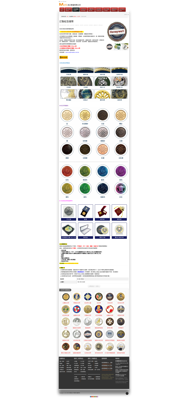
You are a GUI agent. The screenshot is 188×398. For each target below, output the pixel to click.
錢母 (65, 328)
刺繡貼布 (89, 376)
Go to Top (127, 393)
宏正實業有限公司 (118, 361)
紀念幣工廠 (88, 303)
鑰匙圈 (68, 363)
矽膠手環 (83, 376)
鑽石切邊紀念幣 (65, 353)
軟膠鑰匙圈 (76, 369)
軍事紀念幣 (77, 303)
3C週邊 (75, 361)
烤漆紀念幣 (121, 315)
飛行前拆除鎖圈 (91, 378)
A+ (125, 14)
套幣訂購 (110, 328)
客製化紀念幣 (99, 340)
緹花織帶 (96, 365)
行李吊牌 (82, 365)
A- (128, 14)
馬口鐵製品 (62, 367)
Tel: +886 (117, 363)
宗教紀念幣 (88, 315)
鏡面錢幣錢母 (99, 328)
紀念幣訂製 (77, 340)
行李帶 (96, 367)
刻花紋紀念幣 (99, 353)
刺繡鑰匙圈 (98, 376)
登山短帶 (89, 365)
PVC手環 (82, 361)
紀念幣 (78, 16)
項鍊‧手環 (69, 365)
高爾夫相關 (69, 367)
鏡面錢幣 (87, 328)
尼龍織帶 (96, 363)
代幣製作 (121, 328)
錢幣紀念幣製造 (109, 340)
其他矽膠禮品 (76, 381)
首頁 (67, 16)
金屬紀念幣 (110, 315)
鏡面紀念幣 (65, 340)
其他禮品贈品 (69, 371)
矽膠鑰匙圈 (83, 378)
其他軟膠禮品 (83, 371)
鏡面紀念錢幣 (77, 328)
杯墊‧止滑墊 (83, 367)
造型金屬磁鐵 (69, 369)
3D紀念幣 (110, 303)
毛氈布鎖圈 (98, 378)
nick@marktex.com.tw (107, 367)
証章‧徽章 (62, 365)
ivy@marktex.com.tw (107, 364)
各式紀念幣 (121, 303)
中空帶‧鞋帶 (90, 361)
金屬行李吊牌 (62, 371)
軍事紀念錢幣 (121, 340)
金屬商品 (74, 16)
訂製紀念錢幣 (88, 340)
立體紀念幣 (65, 303)
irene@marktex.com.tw (107, 369)
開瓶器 (61, 363)
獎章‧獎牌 (62, 361)
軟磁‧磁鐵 (82, 369)
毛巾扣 (75, 371)
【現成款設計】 (81, 272)
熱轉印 (89, 363)
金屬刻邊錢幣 (77, 353)
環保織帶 (89, 367)
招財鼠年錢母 (121, 353)
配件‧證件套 (97, 369)
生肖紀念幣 (88, 353)
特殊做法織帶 (90, 369)
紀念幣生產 (65, 315)
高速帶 (96, 361)
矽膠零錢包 (76, 378)
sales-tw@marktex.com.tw (72, 52)
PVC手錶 (76, 363)
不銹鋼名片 (62, 369)
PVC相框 (82, 363)
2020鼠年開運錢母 (110, 353)
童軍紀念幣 (77, 315)
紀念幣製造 (99, 315)
